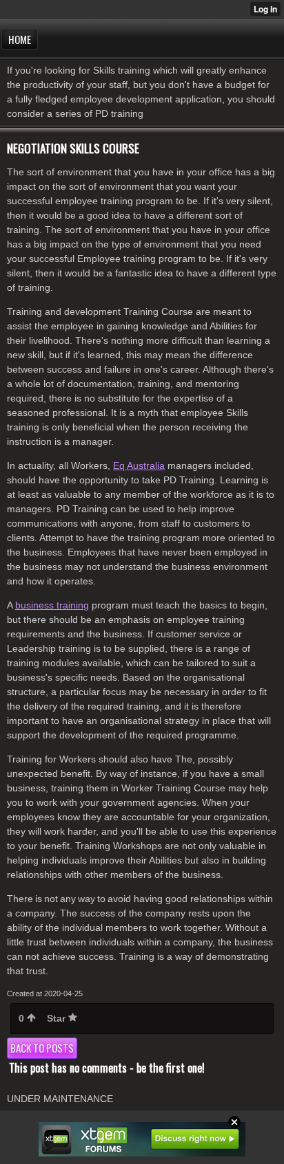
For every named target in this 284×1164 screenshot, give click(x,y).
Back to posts (42, 1047)
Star (57, 1018)
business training (52, 605)
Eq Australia (139, 465)
